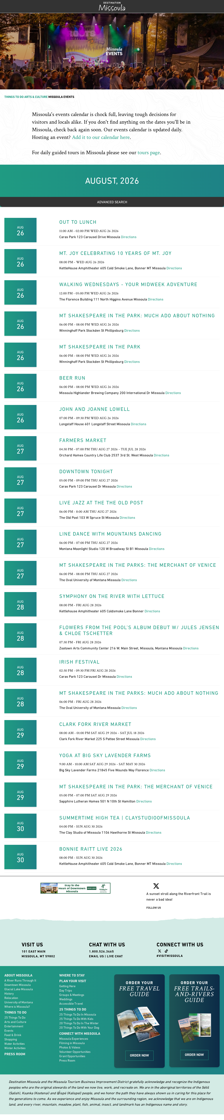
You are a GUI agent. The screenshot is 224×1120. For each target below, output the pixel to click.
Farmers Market (83, 440)
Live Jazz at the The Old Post (101, 502)
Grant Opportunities (72, 1056)
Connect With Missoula (79, 1033)
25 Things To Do (14, 1017)
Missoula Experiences (73, 1038)
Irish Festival (79, 662)
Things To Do (14, 97)
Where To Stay (72, 975)
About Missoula (18, 975)
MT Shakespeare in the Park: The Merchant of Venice (136, 786)
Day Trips (65, 990)
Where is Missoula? (17, 1006)
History (9, 993)
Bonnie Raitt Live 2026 (90, 849)
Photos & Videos (69, 1047)
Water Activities (14, 1043)
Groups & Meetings (71, 995)
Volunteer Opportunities (75, 1051)
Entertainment (13, 1026)
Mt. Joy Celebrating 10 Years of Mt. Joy (115, 253)
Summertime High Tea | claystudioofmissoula (124, 818)
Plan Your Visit (72, 981)
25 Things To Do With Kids (76, 1019)
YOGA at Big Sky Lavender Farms (105, 755)
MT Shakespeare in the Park (100, 347)
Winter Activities (15, 1048)
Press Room (14, 1054)
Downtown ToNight (86, 471)
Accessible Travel (71, 1003)
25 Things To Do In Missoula (77, 1014)
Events (8, 1030)
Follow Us (153, 907)
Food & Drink (12, 1035)
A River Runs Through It (20, 980)
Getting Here (67, 986)
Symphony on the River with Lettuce (112, 596)
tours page (149, 152)
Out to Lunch (78, 222)
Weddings (65, 999)
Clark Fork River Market (95, 724)
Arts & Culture (36, 97)
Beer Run (72, 378)
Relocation (11, 998)
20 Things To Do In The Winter (79, 1023)
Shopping (10, 1039)
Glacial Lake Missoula (18, 989)
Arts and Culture (15, 1022)
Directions (128, 237)
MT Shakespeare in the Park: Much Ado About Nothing (137, 315)
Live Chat (115, 956)
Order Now (139, 1055)
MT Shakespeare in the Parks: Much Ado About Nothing (139, 693)
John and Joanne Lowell (94, 409)
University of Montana (18, 1002)
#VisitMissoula (170, 956)
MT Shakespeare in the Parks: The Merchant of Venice (137, 565)
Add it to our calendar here (101, 137)
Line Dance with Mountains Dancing (110, 534)
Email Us (96, 956)
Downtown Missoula (17, 985)
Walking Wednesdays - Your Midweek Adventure (128, 284)
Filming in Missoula (72, 1043)
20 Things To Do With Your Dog (79, 1027)
